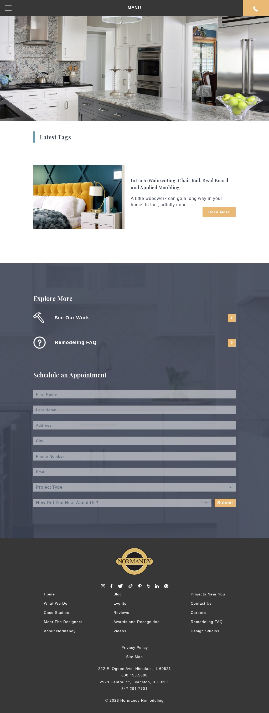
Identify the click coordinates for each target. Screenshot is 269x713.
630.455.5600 (134, 675)
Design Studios (205, 631)
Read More (219, 212)
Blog (117, 594)
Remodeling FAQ (207, 622)
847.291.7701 (134, 688)
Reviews (121, 612)
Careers (198, 612)
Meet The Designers (63, 622)
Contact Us (201, 603)
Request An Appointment (256, 8)
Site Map (134, 657)
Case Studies (56, 612)
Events (119, 603)
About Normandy (60, 631)
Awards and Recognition (136, 622)
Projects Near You (208, 594)
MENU (134, 8)
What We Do (56, 603)
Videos (119, 631)
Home (49, 594)
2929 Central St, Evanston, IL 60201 (134, 682)
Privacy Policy (134, 647)
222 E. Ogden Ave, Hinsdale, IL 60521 (134, 668)
